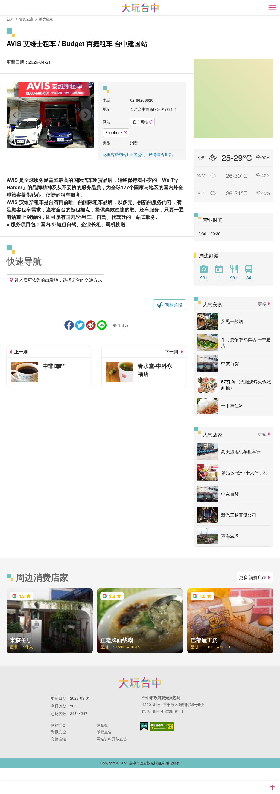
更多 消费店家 (252, 577)
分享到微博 (91, 325)
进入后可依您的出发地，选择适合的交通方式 (58, 280)
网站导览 (58, 725)
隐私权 (102, 725)
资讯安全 (58, 732)
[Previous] (15, 115)
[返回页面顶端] (272, 787)
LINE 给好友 (102, 325)
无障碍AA (162, 726)
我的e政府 (144, 726)
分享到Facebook (69, 325)
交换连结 (58, 738)
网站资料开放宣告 (112, 738)
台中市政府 (140, 682)
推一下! (80, 325)
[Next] (85, 115)
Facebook (113, 132)
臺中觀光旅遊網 (140, 8)
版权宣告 (104, 732)
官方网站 (140, 121)
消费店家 (46, 18)
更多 (262, 304)
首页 (10, 18)
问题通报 (173, 305)
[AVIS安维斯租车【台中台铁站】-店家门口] (50, 115)
